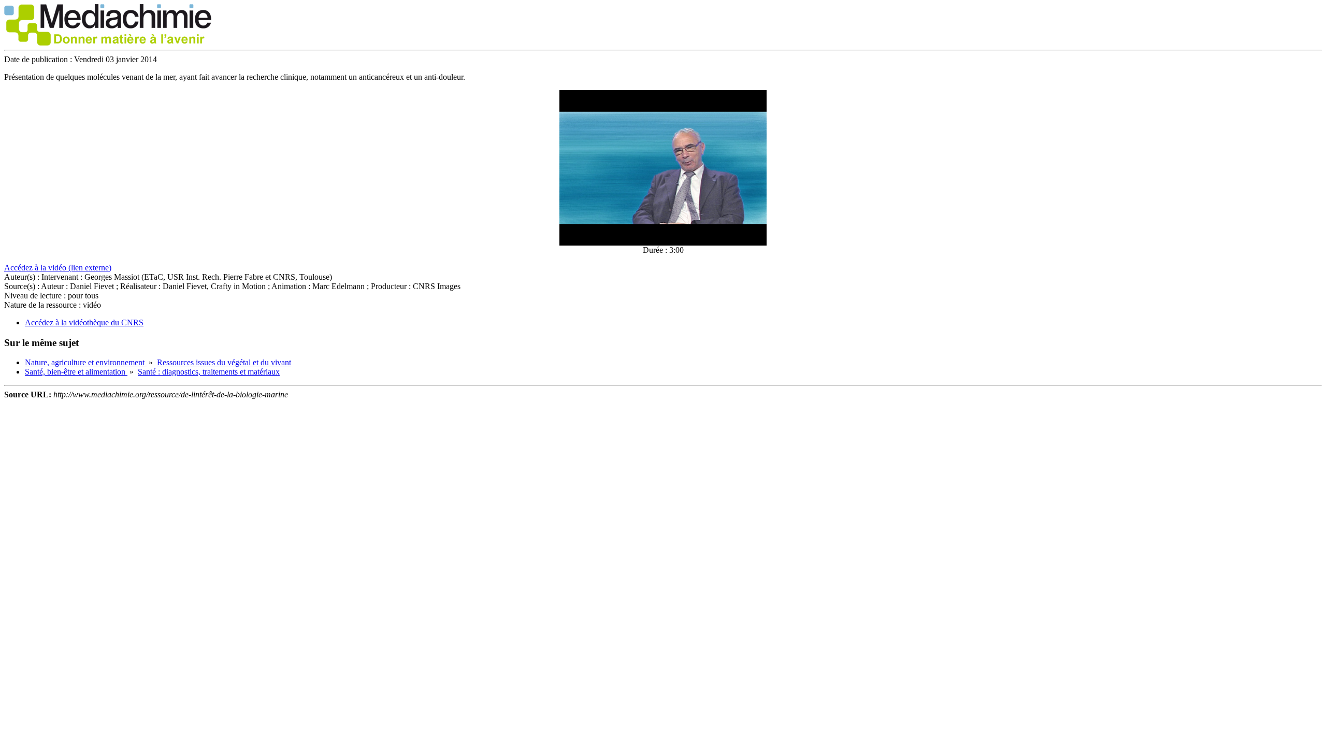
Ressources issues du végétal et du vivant (224, 362)
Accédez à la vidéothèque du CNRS (84, 322)
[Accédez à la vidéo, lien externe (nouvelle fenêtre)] (663, 242)
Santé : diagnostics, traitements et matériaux (209, 371)
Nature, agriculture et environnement (86, 362)
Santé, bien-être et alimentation (76, 371)
